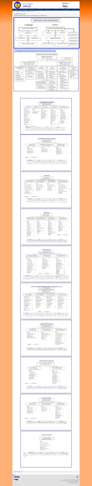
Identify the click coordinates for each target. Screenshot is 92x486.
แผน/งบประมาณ (56, 9)
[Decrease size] (67, 7)
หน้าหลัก (14, 11)
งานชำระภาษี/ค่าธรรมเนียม (65, 9)
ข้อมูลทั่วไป (16, 9)
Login (16, 479)
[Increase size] (64, 7)
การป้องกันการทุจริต (48, 9)
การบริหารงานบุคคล (24, 9)
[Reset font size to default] (65, 8)
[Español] (64, 3)
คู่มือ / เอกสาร (40, 9)
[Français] (68, 3)
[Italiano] (66, 3)
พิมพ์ (42, 15)
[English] (63, 3)
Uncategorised (20, 471)
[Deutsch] (65, 3)
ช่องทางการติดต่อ (74, 9)
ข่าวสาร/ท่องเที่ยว (32, 9)
